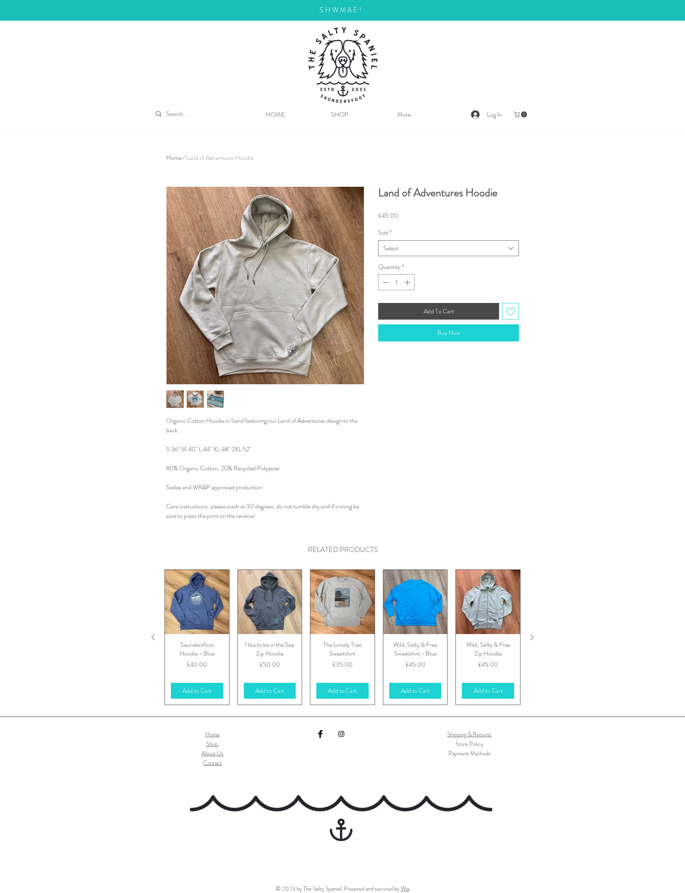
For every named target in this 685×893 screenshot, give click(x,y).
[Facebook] (320, 734)
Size (385, 232)
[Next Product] (532, 637)
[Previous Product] (153, 637)
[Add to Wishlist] (510, 311)
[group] (342, 637)
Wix (405, 888)
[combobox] (448, 248)
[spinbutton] (396, 282)
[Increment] (407, 282)
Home (174, 157)
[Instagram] (341, 734)
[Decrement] (384, 282)
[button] (521, 114)
